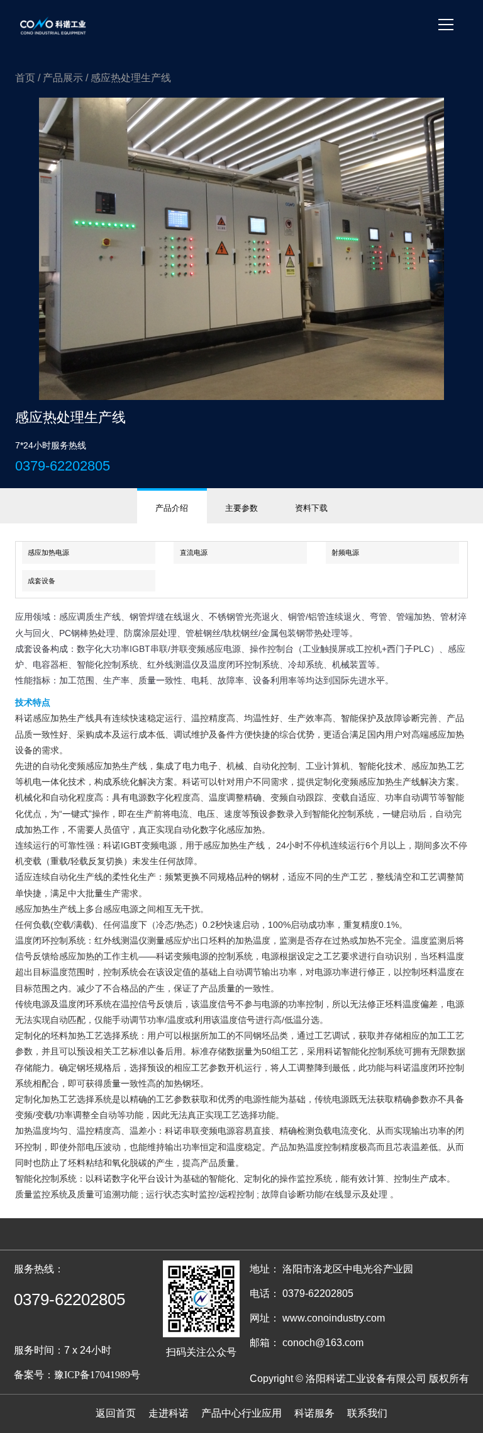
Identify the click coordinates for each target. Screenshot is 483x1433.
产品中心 (221, 1413)
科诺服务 (314, 1413)
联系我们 (367, 1413)
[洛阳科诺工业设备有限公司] (53, 25)
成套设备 (41, 581)
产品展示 (63, 77)
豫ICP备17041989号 (97, 1374)
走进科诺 (168, 1413)
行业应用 (262, 1413)
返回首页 (116, 1413)
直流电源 (194, 552)
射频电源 (345, 552)
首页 (25, 77)
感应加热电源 (48, 552)
